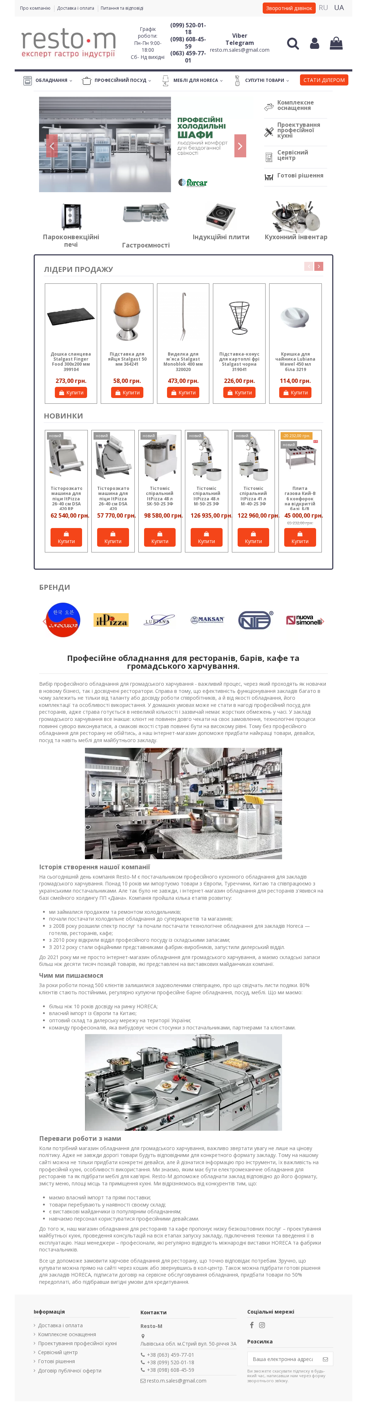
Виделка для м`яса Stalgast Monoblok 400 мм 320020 (183, 361)
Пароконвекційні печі (71, 240)
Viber (239, 36)
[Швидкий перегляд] (89, 296)
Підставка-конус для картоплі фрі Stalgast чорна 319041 (239, 361)
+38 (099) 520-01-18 (170, 1362)
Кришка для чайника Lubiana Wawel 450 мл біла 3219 (295, 361)
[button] (324, 81)
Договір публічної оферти (69, 1370)
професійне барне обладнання (194, 992)
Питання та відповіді (122, 8)
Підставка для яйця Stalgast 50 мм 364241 (127, 359)
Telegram (239, 43)
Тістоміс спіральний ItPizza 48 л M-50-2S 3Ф (206, 496)
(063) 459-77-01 (188, 56)
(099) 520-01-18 (188, 28)
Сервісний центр (292, 155)
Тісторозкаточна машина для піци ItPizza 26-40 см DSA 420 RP (71, 498)
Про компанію (36, 8)
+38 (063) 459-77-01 (170, 1354)
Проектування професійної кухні (298, 130)
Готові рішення (300, 175)
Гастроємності (146, 245)
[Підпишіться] (325, 1359)
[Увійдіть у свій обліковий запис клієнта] (314, 43)
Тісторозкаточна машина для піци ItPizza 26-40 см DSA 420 (117, 498)
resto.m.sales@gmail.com (240, 49)
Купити (75, 392)
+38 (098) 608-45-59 (170, 1369)
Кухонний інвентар (296, 236)
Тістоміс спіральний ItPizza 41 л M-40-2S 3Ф (253, 496)
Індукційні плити (220, 236)
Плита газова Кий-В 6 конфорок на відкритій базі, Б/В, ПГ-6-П (300, 501)
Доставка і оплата (76, 8)
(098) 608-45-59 (188, 42)
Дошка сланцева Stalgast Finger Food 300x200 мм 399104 (71, 361)
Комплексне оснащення (295, 105)
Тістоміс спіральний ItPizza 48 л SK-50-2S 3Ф (159, 496)
